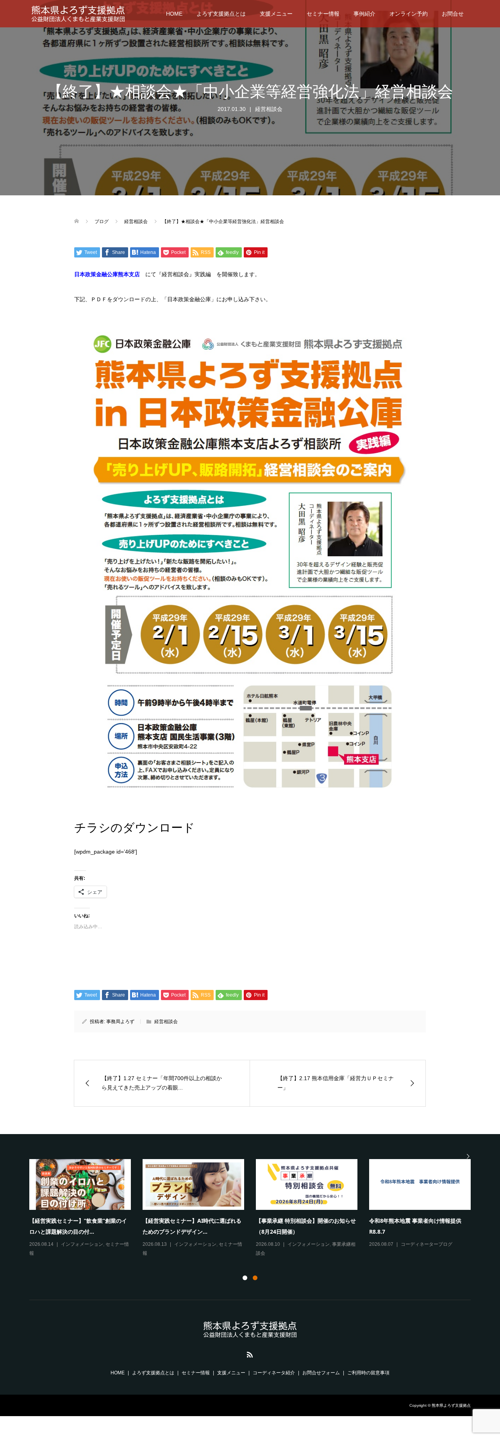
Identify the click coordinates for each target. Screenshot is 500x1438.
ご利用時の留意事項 (368, 1372)
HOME (174, 14)
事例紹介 (364, 14)
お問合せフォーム (321, 1372)
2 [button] (255, 1277)
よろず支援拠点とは (221, 14)
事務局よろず (120, 1021)
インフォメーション (82, 1244)
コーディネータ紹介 (274, 1372)
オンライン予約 (408, 14)
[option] (255, 1208)
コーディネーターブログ (426, 1244)
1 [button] (245, 1277)
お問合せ (453, 14)
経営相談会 (268, 109)
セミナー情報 (323, 14)
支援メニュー (276, 14)
